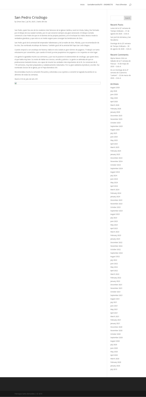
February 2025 (115, 151)
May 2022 (114, 267)
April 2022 (114, 270)
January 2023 (115, 239)
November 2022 (116, 246)
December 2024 (116, 158)
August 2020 (115, 341)
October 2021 (115, 292)
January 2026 (115, 112)
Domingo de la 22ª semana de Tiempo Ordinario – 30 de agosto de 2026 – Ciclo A (120, 46)
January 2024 (115, 196)
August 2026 (115, 87)
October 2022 (115, 249)
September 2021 (116, 295)
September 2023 (116, 211)
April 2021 (114, 313)
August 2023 (115, 214)
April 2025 (114, 144)
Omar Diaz (21, 21)
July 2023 (113, 218)
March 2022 (114, 274)
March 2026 (114, 105)
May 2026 (114, 98)
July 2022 (113, 260)
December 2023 (116, 200)
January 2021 (115, 323)
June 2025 (114, 137)
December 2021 (116, 285)
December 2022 (116, 242)
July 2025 (113, 133)
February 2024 (115, 193)
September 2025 (116, 126)
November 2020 (116, 330)
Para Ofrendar (121, 5)
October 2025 (115, 123)
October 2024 (115, 165)
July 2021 (113, 302)
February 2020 (115, 362)
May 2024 (114, 182)
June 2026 (114, 94)
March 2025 (114, 147)
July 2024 (113, 175)
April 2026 (114, 101)
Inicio (82, 5)
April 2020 (114, 355)
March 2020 (114, 359)
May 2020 (114, 352)
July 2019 (113, 369)
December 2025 (116, 115)
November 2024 (116, 161)
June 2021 (114, 306)
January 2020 (115, 366)
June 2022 (114, 263)
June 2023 (114, 221)
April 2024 (114, 186)
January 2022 (115, 281)
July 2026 (113, 91)
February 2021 (115, 320)
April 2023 (114, 228)
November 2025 (116, 119)
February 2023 (115, 235)
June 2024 (114, 179)
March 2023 (114, 232)
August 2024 (115, 172)
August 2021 (115, 299)
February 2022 (115, 278)
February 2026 (115, 109)
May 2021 (114, 309)
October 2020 (115, 334)
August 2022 (115, 256)
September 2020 (116, 337)
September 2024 (116, 168)
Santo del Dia (42, 21)
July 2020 (113, 344)
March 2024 (114, 189)
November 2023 (116, 204)
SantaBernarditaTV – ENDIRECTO (100, 5)
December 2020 (116, 327)
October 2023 (115, 207)
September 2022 (116, 253)
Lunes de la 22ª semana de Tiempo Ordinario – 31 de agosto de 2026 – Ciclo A (120, 31)
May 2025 (114, 140)
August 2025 (115, 130)
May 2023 (114, 225)
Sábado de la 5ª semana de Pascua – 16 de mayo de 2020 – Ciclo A (120, 63)
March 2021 (114, 316)
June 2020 (114, 348)
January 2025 (115, 154)
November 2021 (116, 288)
